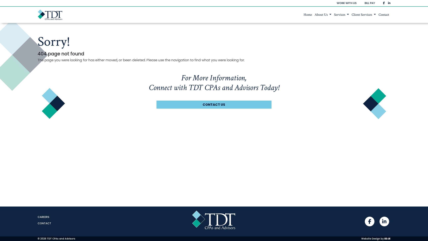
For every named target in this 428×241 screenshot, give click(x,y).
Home (308, 14)
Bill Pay (370, 3)
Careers (43, 217)
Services (340, 14)
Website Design (370, 238)
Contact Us (214, 104)
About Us (322, 14)
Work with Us (347, 3)
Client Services (362, 14)
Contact (384, 14)
